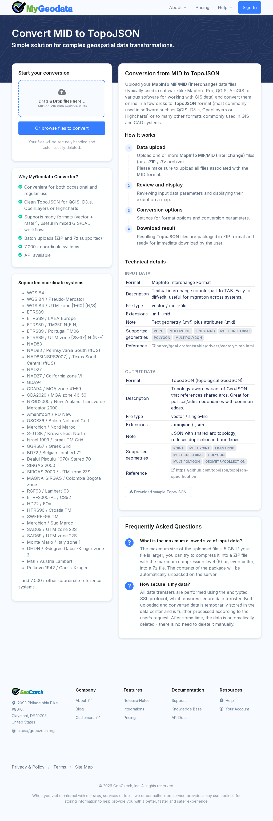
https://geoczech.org (36, 730)
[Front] (43, 7)
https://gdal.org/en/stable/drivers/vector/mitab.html (205, 346)
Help (229, 700)
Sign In (250, 7)
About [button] (175, 7)
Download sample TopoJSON (160, 492)
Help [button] (222, 7)
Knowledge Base (187, 709)
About (81, 700)
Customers (85, 717)
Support (179, 700)
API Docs (179, 717)
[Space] (28, 691)
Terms (59, 767)
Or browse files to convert (62, 128)
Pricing (130, 717)
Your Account (236, 709)
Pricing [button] (202, 7)
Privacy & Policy (28, 767)
